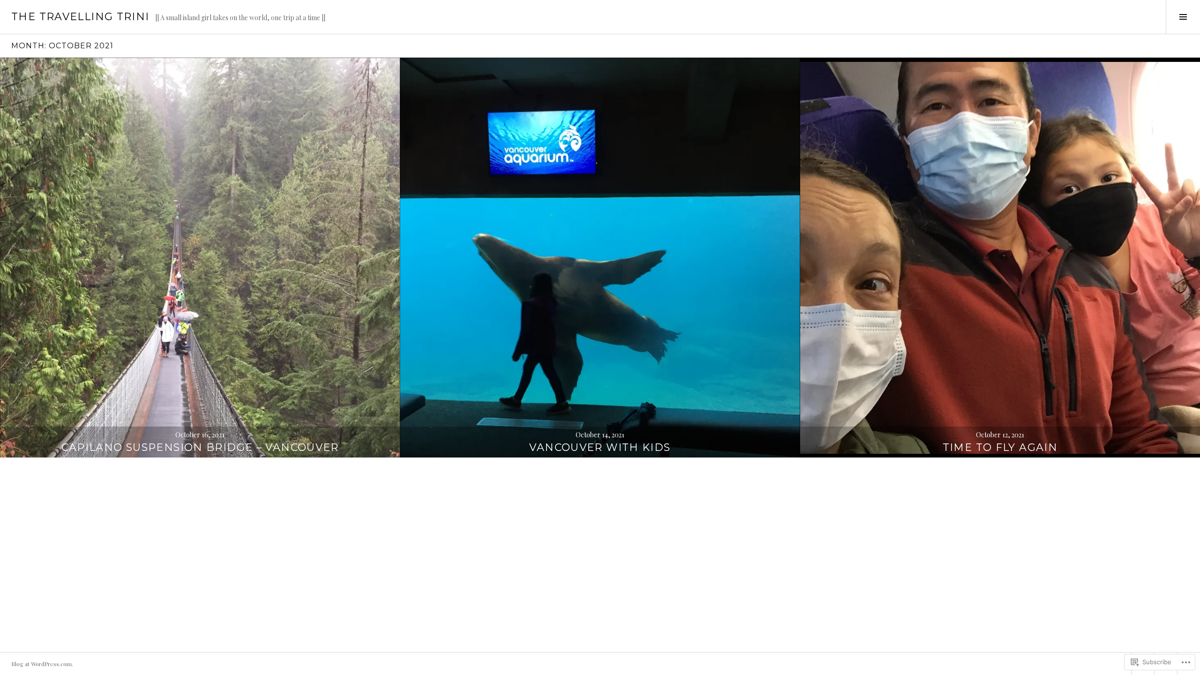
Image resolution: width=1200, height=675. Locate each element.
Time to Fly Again (1000, 447)
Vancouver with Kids (599, 447)
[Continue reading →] (200, 258)
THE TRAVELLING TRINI (80, 16)
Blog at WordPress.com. (42, 664)
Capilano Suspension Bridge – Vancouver (200, 447)
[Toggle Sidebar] (1183, 17)
